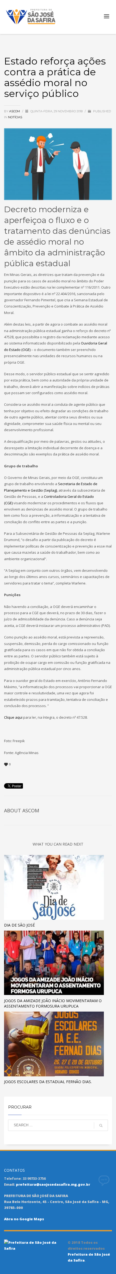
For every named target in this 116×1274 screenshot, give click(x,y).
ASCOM (15, 111)
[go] (101, 1125)
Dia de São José (19, 925)
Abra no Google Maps (24, 1218)
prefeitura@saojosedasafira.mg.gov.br (53, 1184)
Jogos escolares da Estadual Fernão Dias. (48, 1081)
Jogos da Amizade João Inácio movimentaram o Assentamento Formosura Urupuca (53, 1003)
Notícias (15, 117)
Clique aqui (13, 717)
